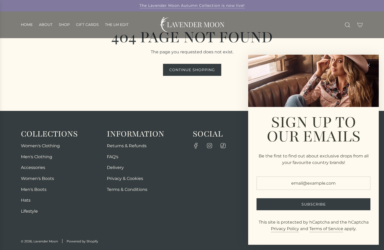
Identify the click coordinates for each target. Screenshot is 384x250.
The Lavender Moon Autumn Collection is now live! (192, 5)
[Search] (347, 25)
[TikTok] (223, 145)
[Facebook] (196, 145)
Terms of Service (326, 228)
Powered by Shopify (82, 241)
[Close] (368, 65)
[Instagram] (209, 145)
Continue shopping (192, 69)
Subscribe (313, 204)
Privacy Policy (285, 228)
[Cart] (360, 25)
